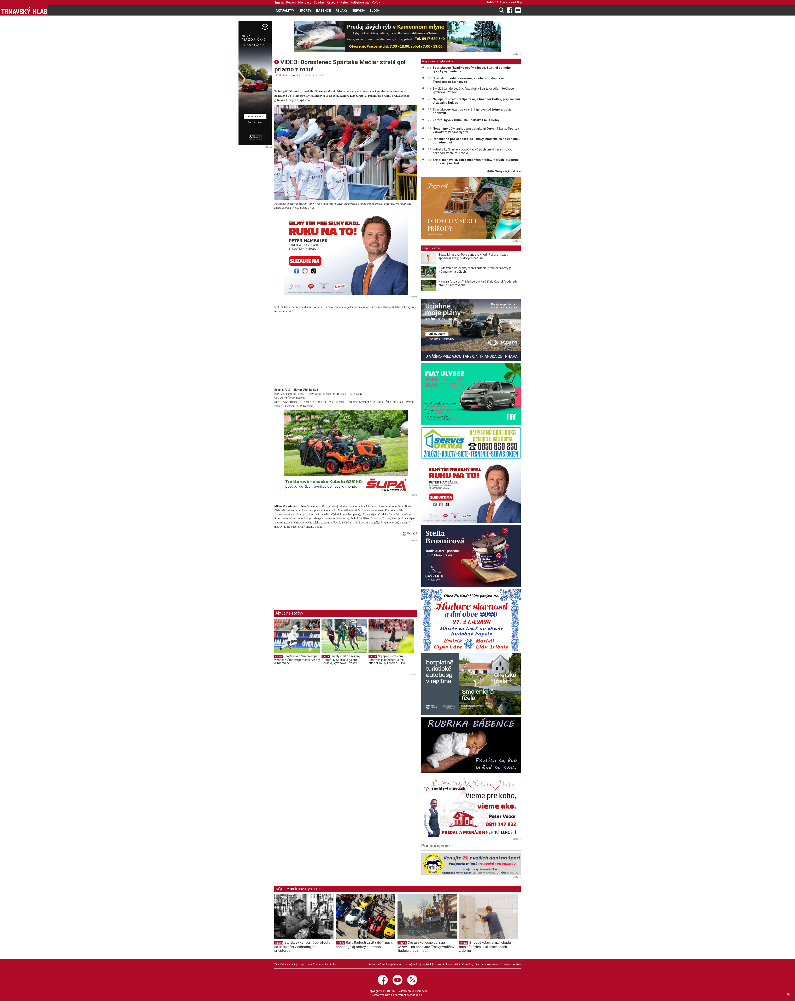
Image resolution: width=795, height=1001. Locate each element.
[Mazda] (255, 83)
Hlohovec (304, 2)
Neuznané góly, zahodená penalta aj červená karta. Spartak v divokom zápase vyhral (476, 130)
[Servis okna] (471, 443)
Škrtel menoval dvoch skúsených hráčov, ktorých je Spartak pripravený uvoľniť (476, 161)
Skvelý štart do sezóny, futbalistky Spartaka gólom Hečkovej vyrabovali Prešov (341, 659)
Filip (519, 2)
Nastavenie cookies (487, 964)
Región (291, 2)
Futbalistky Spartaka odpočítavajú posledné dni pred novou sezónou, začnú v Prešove (472, 151)
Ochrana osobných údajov (408, 964)
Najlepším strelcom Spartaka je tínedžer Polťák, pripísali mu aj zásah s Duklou (388, 659)
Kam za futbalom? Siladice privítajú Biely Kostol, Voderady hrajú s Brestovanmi (477, 283)
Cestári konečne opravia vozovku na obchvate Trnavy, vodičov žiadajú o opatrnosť (426, 946)
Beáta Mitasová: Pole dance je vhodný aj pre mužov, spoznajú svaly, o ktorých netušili (473, 256)
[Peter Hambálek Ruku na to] (345, 253)
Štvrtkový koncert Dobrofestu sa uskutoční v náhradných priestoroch (302, 946)
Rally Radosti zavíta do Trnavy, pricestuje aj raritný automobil (364, 944)
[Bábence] (471, 745)
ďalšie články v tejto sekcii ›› (504, 171)
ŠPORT (277, 75)
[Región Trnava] (471, 684)
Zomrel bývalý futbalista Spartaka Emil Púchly (466, 120)
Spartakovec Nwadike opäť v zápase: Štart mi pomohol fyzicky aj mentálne (297, 659)
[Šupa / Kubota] (345, 451)
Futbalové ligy (360, 2)
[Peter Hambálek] (471, 492)
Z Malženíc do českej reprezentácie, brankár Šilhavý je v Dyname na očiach (474, 269)
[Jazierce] (471, 208)
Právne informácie (379, 964)
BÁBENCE (323, 10)
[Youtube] (518, 10)
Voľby (376, 2)
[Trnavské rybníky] (397, 36)
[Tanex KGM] (471, 330)
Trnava (279, 2)
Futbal (286, 75)
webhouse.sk (415, 994)
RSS (457, 964)
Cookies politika (511, 964)
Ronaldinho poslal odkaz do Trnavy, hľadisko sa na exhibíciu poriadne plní (476, 140)
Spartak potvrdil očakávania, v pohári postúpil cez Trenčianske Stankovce (469, 80)
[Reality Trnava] (471, 806)
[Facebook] (509, 10)
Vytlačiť (411, 533)
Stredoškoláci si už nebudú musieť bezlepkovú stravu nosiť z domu (485, 946)
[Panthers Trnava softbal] (471, 864)
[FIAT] (471, 394)
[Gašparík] (471, 556)
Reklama (448, 964)
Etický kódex (433, 964)
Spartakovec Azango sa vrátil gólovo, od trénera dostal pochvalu (472, 111)
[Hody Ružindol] (471, 620)
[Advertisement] (309, 571)
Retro (344, 2)
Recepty (332, 2)
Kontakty (467, 964)
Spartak (319, 2)
